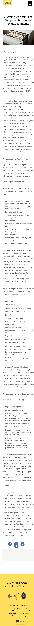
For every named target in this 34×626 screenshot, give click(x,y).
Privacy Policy (27, 611)
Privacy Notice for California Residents (19, 613)
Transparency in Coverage (19, 616)
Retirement (18, 14)
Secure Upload (12, 611)
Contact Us (12, 608)
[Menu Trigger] (30, 3)
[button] (20, 621)
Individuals (27, 608)
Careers (19, 611)
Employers (20, 608)
